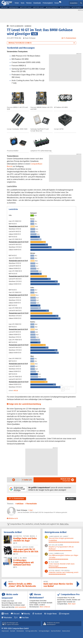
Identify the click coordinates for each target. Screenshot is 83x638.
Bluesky (27, 614)
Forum (56, 3)
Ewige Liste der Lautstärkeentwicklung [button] (25, 404)
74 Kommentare (17, 498)
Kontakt (12, 631)
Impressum (5, 631)
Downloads (37, 3)
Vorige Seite (12, 480)
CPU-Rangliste (77, 7)
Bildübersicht (13, 518)
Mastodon (8, 618)
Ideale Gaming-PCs (52, 7)
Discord (16, 614)
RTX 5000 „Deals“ (26, 7)
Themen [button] (29, 3)
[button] (81, 3)
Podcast (5, 7)
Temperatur (65, 480)
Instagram (65, 614)
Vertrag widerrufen (31, 631)
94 (16, 567)
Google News (52, 614)
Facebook (38, 614)
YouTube (25, 618)
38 (16, 543)
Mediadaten (20, 631)
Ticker (17, 3)
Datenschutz (66, 631)
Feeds (6, 614)
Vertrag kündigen (44, 631)
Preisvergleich (48, 3)
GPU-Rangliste (65, 7)
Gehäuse (28, 26)
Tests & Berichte (16, 26)
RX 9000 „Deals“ (39, 7)
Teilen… (72, 499)
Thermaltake (31, 504)
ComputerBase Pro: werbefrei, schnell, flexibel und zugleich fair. (39, 524)
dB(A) (15, 390)
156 (16, 554)
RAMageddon (14, 7)
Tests (22, 3)
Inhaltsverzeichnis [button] (20, 43)
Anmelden (73, 3)
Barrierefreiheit (56, 631)
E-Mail (31, 510)
